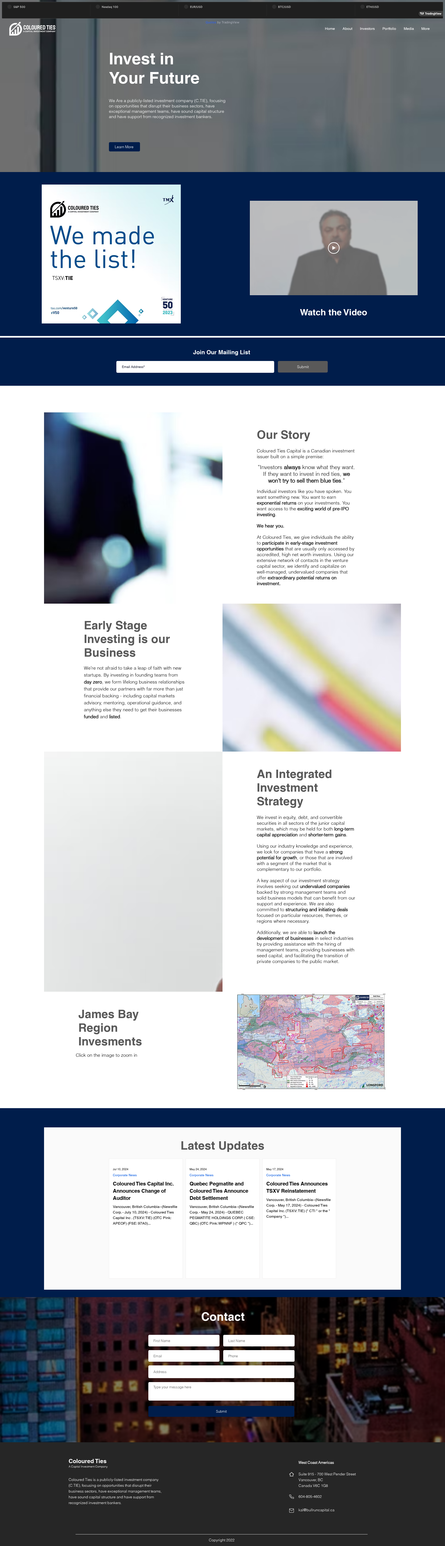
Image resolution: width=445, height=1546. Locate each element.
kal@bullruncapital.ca (316, 1510)
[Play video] (334, 248)
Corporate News (125, 1175)
